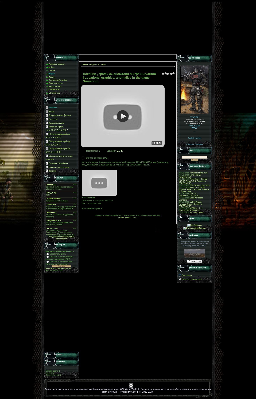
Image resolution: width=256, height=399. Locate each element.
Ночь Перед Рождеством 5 (189, 176)
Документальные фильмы (60, 115)
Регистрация (124, 217)
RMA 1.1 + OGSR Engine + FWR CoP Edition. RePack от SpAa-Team (194, 189)
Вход (134, 217)
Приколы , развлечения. (59, 167)
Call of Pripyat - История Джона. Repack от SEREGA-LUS (191, 204)
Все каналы (187, 275)
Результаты (51, 268)
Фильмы (52, 171)
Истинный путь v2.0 (198, 173)
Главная (84, 64)
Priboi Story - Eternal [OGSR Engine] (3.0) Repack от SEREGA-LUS (193, 181)
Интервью (53, 119)
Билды (51, 111)
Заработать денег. (58, 254)
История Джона (196, 212)
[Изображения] (99, 183)
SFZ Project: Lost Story (200, 185)
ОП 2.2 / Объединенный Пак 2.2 (189, 195)
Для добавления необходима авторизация (61, 238)
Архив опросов (64, 268)
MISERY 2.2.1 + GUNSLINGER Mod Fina (191, 209)
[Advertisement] (61, 312)
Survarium (53, 107)
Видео (93, 64)
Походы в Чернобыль (58, 163)
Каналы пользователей (191, 279)
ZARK (120, 151)
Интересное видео (56, 123)
